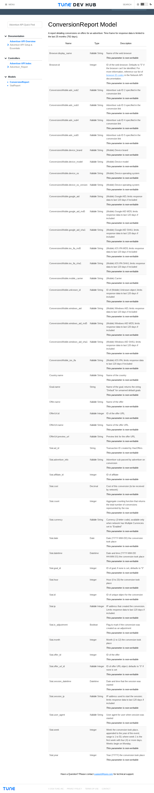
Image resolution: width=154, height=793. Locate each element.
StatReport (15, 85)
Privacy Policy (74, 789)
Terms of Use (92, 789)
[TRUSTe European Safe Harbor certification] (148, 790)
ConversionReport (19, 82)
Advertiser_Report (19, 67)
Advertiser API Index (20, 63)
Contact (106, 789)
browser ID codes (115, 75)
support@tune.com (103, 774)
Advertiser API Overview (22, 41)
